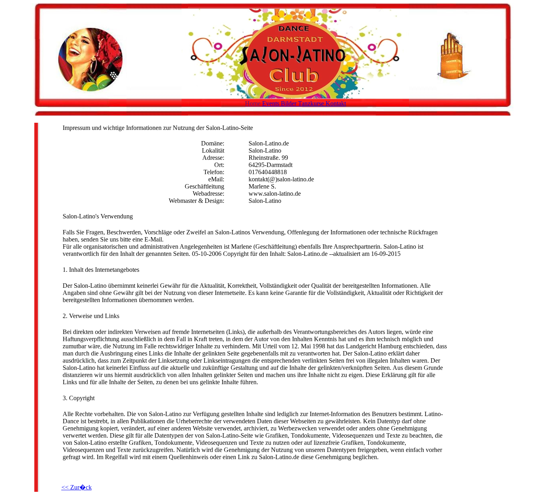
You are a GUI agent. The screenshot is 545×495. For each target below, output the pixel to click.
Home (253, 103)
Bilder (289, 103)
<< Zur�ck (76, 487)
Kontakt (336, 103)
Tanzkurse (312, 103)
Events (271, 103)
